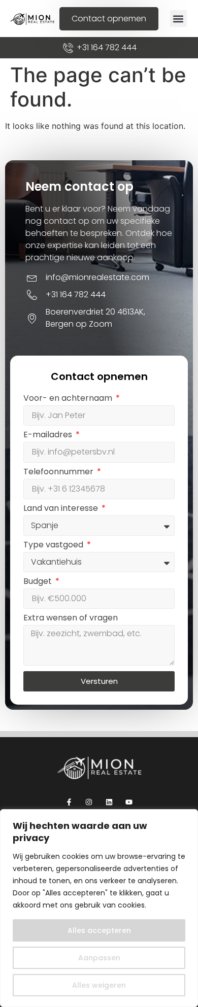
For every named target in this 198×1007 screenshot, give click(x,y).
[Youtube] (129, 802)
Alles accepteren (99, 930)
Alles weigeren (99, 985)
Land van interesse (61, 509)
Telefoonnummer (59, 472)
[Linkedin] (109, 802)
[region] (99, 908)
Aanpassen (99, 958)
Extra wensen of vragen (70, 618)
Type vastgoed (54, 545)
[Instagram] (89, 802)
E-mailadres (48, 435)
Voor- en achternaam (68, 399)
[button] (178, 18)
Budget (38, 582)
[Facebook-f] (69, 802)
